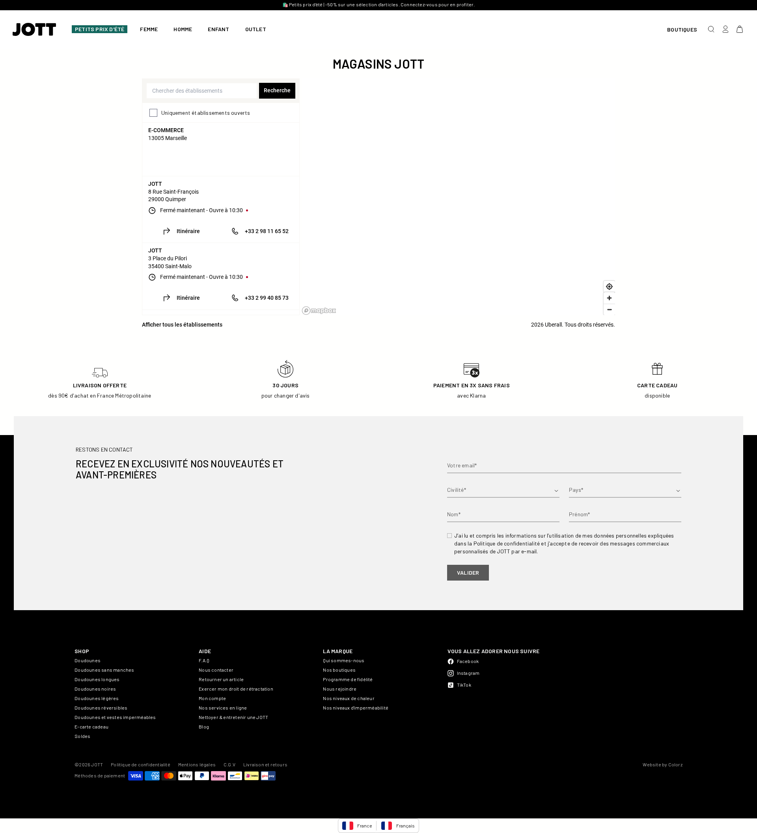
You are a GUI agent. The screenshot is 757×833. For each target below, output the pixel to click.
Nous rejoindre (339, 688)
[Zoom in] (609, 298)
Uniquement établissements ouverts (205, 112)
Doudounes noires (95, 688)
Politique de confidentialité (140, 764)
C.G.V (229, 764)
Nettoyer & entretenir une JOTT (233, 717)
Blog (204, 726)
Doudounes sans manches (104, 669)
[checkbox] (153, 113)
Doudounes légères (97, 698)
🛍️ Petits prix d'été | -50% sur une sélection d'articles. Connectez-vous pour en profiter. (378, 4)
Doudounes (88, 660)
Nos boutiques (339, 669)
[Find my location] (609, 286)
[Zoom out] (609, 309)
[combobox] (201, 91)
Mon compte (212, 698)
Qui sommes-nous (343, 660)
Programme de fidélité (348, 679)
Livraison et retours (265, 764)
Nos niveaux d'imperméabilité (355, 707)
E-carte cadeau (91, 726)
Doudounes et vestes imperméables (115, 717)
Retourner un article (221, 679)
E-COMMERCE (166, 130)
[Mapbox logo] (319, 310)
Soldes (82, 736)
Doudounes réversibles (101, 707)
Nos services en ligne (223, 707)
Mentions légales (197, 764)
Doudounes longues (97, 679)
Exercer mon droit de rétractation (236, 688)
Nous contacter (216, 669)
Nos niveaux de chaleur (348, 698)
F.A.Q (204, 660)
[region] (458, 196)
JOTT (155, 184)
